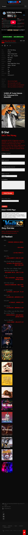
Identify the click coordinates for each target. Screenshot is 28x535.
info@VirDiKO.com (7, 508)
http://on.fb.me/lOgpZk (12, 81)
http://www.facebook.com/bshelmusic (15, 86)
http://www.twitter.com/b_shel (14, 83)
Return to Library (7, 36)
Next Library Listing (18, 36)
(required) (6, 153)
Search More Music (6, 198)
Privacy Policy (7, 527)
